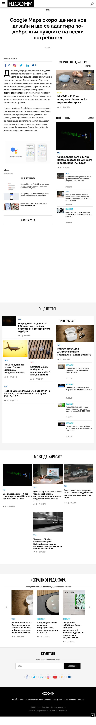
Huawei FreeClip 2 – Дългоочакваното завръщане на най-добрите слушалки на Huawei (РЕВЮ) (74, 355)
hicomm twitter (34, 678)
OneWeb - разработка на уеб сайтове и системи (48, 712)
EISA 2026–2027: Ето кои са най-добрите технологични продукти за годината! (79, 216)
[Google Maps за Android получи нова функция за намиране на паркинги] (11, 197)
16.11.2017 (48, 48)
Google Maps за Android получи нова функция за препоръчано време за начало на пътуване (34, 186)
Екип (22, 701)
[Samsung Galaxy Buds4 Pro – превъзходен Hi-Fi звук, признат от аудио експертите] (40, 351)
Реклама (47, 701)
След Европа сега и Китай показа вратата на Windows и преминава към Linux (74, 161)
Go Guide (81, 701)
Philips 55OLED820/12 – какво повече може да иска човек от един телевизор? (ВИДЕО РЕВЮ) (78, 410)
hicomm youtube (55, 678)
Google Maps (8, 173)
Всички (88, 66)
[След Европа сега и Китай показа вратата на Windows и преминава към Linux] (17, 477)
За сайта (15, 701)
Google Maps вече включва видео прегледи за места (33, 204)
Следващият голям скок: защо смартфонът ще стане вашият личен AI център (77, 372)
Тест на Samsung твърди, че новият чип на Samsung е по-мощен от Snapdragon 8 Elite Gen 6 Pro (27, 395)
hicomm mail (69, 678)
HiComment (69, 211)
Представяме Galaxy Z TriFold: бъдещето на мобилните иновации (79, 390)
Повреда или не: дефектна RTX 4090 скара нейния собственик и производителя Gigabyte (34, 329)
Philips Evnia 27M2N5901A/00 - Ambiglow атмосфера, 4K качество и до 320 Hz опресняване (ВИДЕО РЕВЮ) (73, 631)
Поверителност (70, 701)
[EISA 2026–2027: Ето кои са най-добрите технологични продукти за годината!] (60, 215)
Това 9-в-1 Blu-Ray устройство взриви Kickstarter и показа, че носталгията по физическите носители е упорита (47, 545)
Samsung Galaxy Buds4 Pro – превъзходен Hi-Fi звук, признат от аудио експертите (40, 373)
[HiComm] (21, 3)
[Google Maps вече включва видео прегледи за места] (11, 206)
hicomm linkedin (41, 678)
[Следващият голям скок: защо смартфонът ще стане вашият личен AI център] (61, 368)
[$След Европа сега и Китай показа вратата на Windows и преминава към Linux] (75, 138)
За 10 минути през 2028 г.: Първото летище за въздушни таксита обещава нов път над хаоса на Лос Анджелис (14, 374)
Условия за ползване (34, 701)
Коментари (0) (28, 219)
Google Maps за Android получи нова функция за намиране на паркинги (34, 195)
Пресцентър (57, 701)
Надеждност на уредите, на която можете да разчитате (74, 99)
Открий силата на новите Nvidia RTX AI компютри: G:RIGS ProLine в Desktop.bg (79, 430)
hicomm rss (62, 678)
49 (9, 65)
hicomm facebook (27, 678)
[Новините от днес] (92, 4)
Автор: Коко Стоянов (10, 59)
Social (59, 94)
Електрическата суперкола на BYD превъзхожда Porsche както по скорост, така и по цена (79, 180)
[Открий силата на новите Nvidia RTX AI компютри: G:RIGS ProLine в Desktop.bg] (61, 425)
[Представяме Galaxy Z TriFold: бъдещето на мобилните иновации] (61, 387)
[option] (75, 181)
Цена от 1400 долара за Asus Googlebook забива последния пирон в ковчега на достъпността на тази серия (78, 199)
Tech (48, 10)
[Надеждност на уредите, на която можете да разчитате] (75, 81)
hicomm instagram (48, 678)
